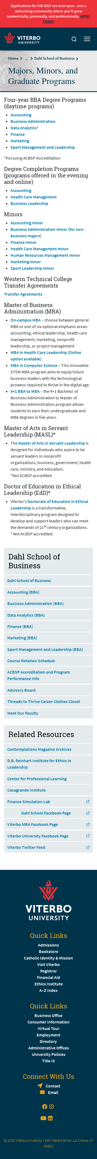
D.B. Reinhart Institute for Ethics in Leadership (39, 764)
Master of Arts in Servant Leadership (51, 443)
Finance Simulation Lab (28, 801)
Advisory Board (21, 690)
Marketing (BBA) (22, 637)
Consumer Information (48, 1022)
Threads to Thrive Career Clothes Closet (43, 701)
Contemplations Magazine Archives (39, 749)
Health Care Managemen (33, 197)
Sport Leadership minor (32, 268)
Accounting (21, 114)
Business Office (48, 1015)
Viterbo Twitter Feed (26, 847)
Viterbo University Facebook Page (37, 836)
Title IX (48, 1060)
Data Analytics (24, 127)
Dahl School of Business (54, 58)
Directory (49, 1041)
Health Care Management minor (40, 248)
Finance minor (24, 242)
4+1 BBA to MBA (25, 391)
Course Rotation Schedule (31, 660)
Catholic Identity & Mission (48, 958)
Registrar (48, 971)
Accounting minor (27, 222)
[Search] (74, 39)
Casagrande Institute (26, 790)
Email (53, 1092)
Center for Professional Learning (37, 778)
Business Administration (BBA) (35, 603)
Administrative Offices (48, 1047)
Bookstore (48, 951)
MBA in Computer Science (34, 365)
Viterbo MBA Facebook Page (32, 824)
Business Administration (33, 121)
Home (13, 58)
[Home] (24, 37)
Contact (53, 1086)
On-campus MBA (26, 320)
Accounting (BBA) (23, 592)
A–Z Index (48, 990)
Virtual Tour (49, 1028)
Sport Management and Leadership (43, 147)
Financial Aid (48, 977)
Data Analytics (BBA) (26, 615)
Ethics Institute (48, 983)
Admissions (48, 945)
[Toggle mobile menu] (87, 39)
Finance (18, 134)
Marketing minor (26, 261)
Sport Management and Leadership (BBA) (45, 649)
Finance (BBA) (20, 626)
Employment (48, 1035)
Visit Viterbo (48, 964)
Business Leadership (29, 203)
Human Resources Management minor (45, 255)
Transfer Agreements (23, 294)
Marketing (20, 140)
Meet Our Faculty (22, 713)
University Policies (48, 1054)
